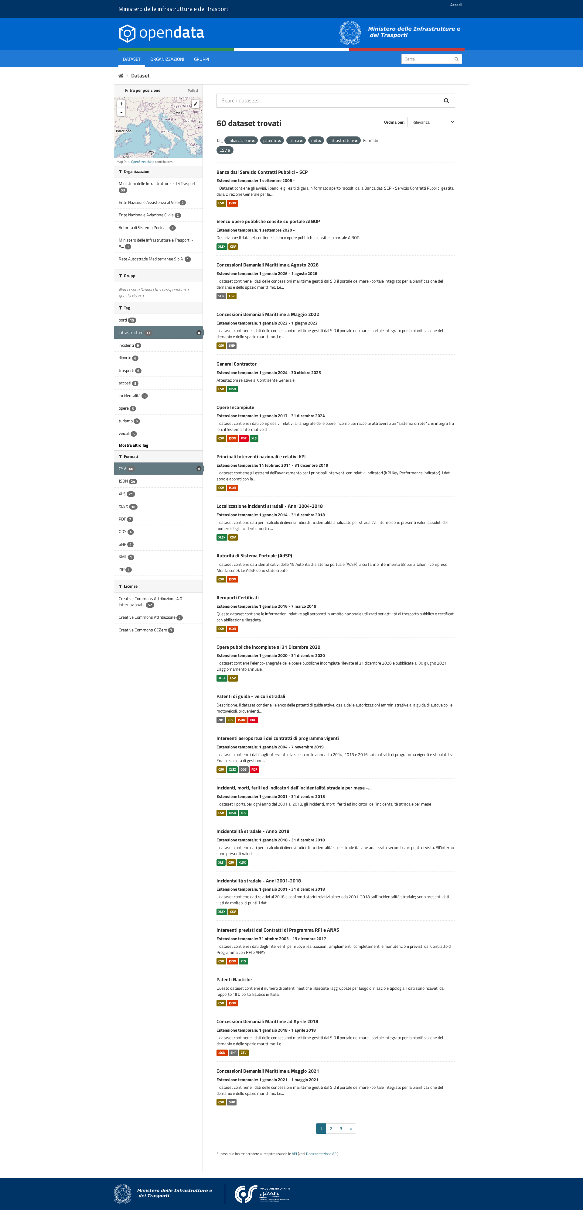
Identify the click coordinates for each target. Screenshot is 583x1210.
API (294, 1154)
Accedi (456, 5)
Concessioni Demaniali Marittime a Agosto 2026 (267, 264)
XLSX (221, 246)
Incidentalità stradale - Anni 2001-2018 (258, 880)
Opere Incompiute (235, 407)
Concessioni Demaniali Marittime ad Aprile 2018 (267, 1021)
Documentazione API (321, 1154)
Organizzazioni (167, 59)
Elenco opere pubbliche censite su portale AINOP (268, 221)
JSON (232, 203)
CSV (221, 203)
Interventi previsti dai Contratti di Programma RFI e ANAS (277, 929)
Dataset (132, 59)
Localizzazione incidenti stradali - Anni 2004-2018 (269, 506)
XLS (254, 438)
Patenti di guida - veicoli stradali (250, 696)
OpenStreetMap (142, 161)
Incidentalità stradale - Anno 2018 (252, 831)
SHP (221, 296)
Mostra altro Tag (133, 445)
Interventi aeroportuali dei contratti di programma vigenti (277, 738)
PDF (244, 438)
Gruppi (201, 59)
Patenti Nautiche (234, 979)
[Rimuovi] (253, 140)
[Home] (121, 75)
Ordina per (394, 122)
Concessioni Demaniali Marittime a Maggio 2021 (267, 1070)
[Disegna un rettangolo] (195, 104)
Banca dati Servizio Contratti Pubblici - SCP (262, 172)
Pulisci (193, 90)
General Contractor (236, 363)
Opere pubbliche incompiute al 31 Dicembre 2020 (268, 647)
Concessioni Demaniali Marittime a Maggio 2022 (267, 314)
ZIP (220, 719)
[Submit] (456, 58)
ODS (243, 769)
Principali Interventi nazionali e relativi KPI (261, 456)
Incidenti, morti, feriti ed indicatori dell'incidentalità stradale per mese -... (294, 787)
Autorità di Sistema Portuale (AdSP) (254, 555)
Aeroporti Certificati (237, 597)
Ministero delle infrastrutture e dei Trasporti (174, 8)
